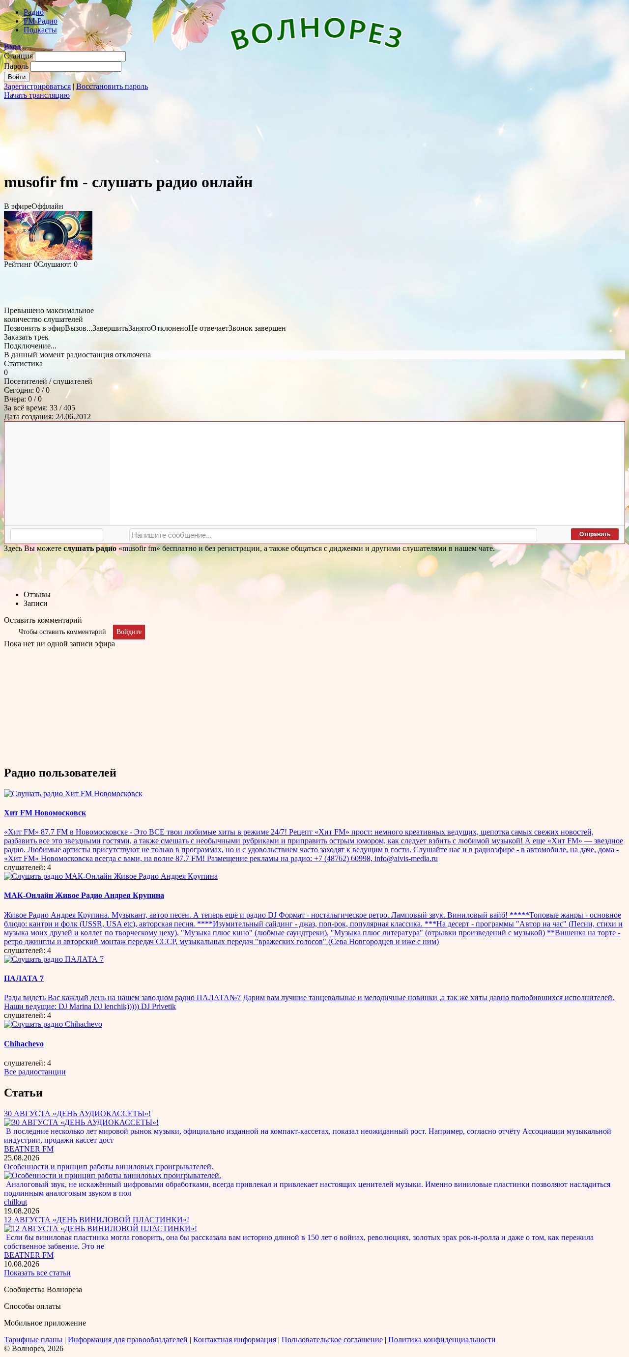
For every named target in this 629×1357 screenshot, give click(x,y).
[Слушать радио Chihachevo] (53, 1024)
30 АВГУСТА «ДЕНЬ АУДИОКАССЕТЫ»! (77, 1113)
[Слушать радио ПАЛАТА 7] (54, 959)
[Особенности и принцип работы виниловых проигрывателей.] (112, 1175)
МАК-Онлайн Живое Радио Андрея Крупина (84, 895)
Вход (12, 46)
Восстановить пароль (112, 86)
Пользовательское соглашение (332, 1339)
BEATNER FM (29, 1149)
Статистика (23, 363)
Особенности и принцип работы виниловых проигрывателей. (108, 1166)
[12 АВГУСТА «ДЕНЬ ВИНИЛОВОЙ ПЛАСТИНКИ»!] (100, 1228)
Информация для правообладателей (128, 1339)
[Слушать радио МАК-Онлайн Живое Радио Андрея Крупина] (111, 876)
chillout (15, 1202)
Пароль (16, 66)
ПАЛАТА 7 (24, 978)
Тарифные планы (33, 1339)
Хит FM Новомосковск (45, 812)
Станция (18, 56)
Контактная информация (234, 1339)
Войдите (129, 631)
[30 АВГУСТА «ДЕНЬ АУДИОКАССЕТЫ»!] (81, 1122)
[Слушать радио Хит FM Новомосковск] (73, 793)
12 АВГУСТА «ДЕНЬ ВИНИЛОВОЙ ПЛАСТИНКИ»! (96, 1219)
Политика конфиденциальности (442, 1339)
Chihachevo (24, 1043)
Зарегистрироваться (37, 86)
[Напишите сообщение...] (333, 535)
